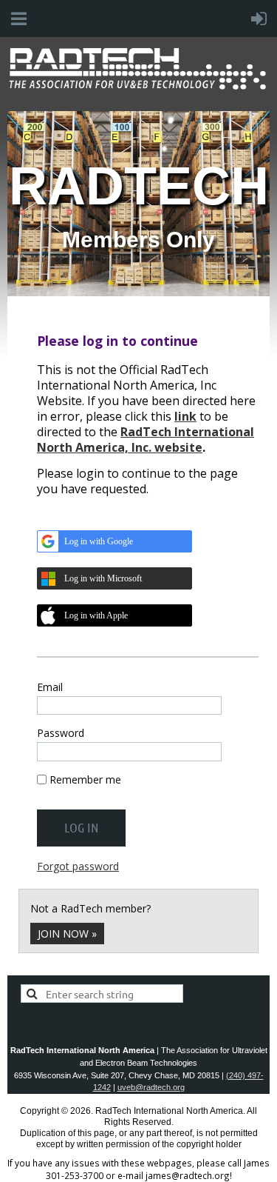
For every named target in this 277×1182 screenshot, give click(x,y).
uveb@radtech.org (151, 1087)
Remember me (85, 779)
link (185, 416)
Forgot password (78, 866)
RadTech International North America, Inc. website (145, 439)
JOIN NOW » (67, 933)
